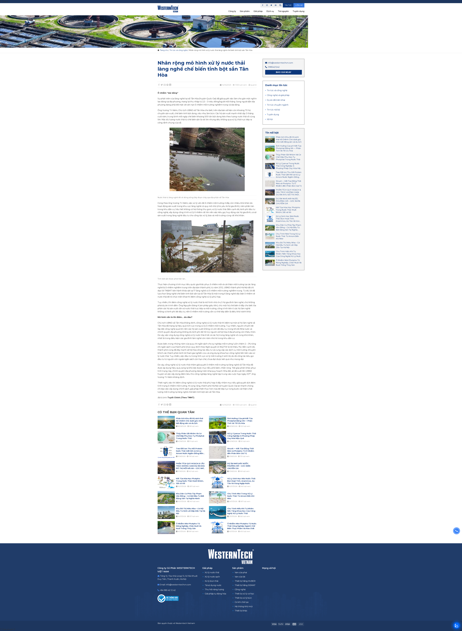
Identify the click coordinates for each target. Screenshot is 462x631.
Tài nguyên (283, 11)
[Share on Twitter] (162, 85)
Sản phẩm (245, 11)
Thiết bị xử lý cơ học (244, 594)
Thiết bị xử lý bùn (243, 598)
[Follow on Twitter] (271, 5)
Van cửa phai (241, 572)
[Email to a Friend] (164, 85)
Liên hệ (299, 5)
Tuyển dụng (298, 11)
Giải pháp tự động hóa (215, 594)
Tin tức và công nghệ (178, 50)
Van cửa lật (240, 577)
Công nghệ (240, 589)
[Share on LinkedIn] (170, 85)
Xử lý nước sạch (212, 577)
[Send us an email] (275, 5)
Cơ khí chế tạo (242, 602)
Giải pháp (258, 11)
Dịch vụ (270, 11)
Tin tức (288, 5)
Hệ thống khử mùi (244, 606)
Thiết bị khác (241, 611)
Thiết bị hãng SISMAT (245, 585)
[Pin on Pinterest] (167, 85)
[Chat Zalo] (457, 626)
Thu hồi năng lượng (214, 589)
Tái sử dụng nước (213, 585)
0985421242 (274, 67)
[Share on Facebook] (159, 85)
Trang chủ (164, 50)
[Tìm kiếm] (280, 5)
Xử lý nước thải (212, 572)
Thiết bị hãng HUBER (245, 581)
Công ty (232, 11)
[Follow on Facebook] (262, 5)
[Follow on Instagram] (267, 5)
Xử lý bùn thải (211, 581)
